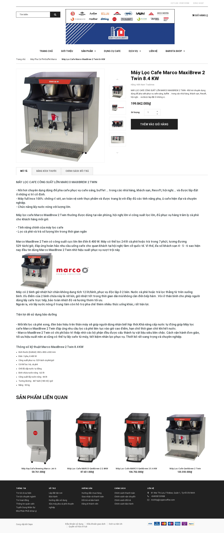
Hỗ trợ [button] (52, 488)
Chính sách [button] (120, 488)
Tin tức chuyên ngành (26, 496)
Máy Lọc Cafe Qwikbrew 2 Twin (185, 468)
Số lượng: (135, 112)
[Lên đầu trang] (218, 525)
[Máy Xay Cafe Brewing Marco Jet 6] (39, 437)
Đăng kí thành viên (90, 504)
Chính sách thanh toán (124, 493)
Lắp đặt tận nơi (55, 493)
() (201, 15)
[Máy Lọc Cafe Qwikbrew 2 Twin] (185, 437)
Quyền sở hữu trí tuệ (78, 526)
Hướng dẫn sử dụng (58, 500)
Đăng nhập (198, 3)
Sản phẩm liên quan (42, 397)
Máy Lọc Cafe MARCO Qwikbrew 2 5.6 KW (136, 468)
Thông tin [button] (21, 488)
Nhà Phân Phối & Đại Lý (26, 511)
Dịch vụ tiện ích (115, 524)
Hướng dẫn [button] (87, 488)
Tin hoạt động (22, 500)
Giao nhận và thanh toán (93, 496)
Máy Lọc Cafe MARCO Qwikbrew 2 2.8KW (87, 468)
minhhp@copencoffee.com (163, 500)
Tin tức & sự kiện (23, 493)
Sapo (30, 524)
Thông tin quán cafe (25, 504)
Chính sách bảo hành (123, 504)
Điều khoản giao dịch (96, 524)
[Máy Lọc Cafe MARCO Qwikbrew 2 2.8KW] (88, 437)
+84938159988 (158, 496)
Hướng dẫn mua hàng (92, 493)
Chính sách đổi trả (122, 500)
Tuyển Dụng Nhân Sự (25, 507)
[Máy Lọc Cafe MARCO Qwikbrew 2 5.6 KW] (136, 437)
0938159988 (184, 3)
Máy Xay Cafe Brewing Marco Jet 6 (38, 468)
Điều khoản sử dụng (74, 524)
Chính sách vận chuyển (124, 496)
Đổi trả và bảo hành (90, 500)
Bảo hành (53, 496)
